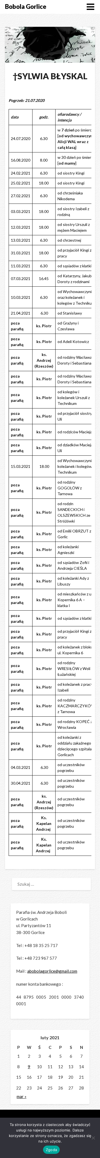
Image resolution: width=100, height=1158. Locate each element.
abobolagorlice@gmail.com (52, 971)
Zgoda (51, 1150)
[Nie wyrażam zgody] (93, 1138)
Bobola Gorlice (25, 6)
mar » (21, 1096)
